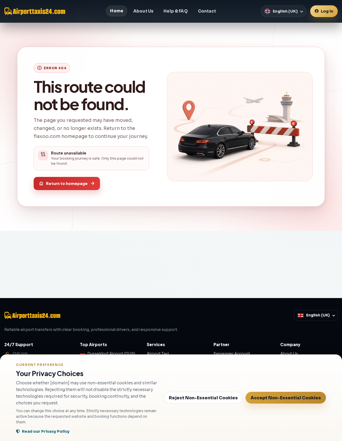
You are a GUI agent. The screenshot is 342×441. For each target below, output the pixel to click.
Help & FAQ (176, 11)
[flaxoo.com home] (34, 11)
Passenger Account (231, 353)
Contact (207, 11)
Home (116, 10)
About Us (143, 11)
